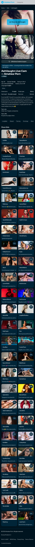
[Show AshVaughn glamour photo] (19, 31)
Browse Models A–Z (6, 534)
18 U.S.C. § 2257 (5, 539)
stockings (25, 121)
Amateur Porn (8, 2)
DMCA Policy (13, 539)
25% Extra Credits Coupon (19, 62)
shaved (12, 121)
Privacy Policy (20, 539)
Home (3, 8)
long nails (4, 121)
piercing (18, 121)
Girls (8, 8)
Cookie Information (6, 543)
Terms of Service (29, 539)
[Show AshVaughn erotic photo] (15, 31)
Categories (20, 2)
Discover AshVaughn (19, 22)
